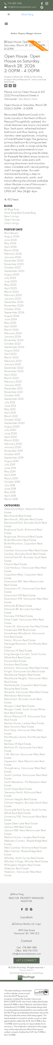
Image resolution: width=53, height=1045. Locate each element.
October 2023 (12, 344)
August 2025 (11, 274)
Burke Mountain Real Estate (20, 540)
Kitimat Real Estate (15, 661)
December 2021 (13, 388)
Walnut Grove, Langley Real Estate (24, 837)
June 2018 (10, 489)
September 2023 (14, 347)
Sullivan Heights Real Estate (20, 799)
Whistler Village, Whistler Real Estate (26, 861)
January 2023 (12, 364)
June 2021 (10, 406)
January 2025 (12, 299)
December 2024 (13, 302)
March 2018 (11, 499)
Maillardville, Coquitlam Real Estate (25, 685)
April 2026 (10, 247)
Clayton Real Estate (15, 564)
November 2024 (14, 306)
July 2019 (9, 464)
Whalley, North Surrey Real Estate (24, 858)
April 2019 (10, 475)
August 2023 (11, 351)
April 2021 (10, 413)
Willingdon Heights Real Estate (22, 865)
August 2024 (11, 316)
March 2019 (11, 478)
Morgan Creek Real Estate (19, 706)
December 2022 (13, 368)
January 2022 (12, 385)
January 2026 (12, 257)
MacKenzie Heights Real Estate (22, 675)
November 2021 (13, 392)
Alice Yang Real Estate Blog (20, 213)
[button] (13, 3)
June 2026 (10, 240)
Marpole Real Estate (16, 689)
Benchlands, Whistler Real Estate (23, 519)
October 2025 (12, 267)
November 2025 (14, 264)
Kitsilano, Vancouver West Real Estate (26, 668)
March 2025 (11, 292)
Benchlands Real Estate (17, 516)
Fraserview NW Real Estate (20, 630)
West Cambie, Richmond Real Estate (25, 848)
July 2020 (10, 430)
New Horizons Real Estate (19, 727)
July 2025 (10, 278)
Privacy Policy (26, 970)
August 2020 (12, 427)
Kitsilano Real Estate (16, 664)
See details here (27, 99)
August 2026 (11, 236)
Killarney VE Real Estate (18, 651)
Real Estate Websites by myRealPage (26, 973)
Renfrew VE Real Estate (17, 744)
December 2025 (14, 261)
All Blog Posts (11, 209)
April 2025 (10, 288)
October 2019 (12, 454)
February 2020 (13, 444)
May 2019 (9, 472)
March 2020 (11, 440)
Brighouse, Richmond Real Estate (23, 537)
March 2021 (11, 416)
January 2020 (12, 447)
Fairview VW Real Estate (18, 616)
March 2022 (11, 378)
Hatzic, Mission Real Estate (19, 640)
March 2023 (11, 357)
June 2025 (10, 281)
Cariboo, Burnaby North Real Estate (25, 554)
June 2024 (10, 319)
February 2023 (13, 361)
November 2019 (13, 451)
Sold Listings (11, 223)
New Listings (11, 216)
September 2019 (14, 458)
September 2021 (14, 399)
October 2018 (12, 482)
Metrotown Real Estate (17, 696)
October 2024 (12, 309)
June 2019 (10, 468)
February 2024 (13, 333)
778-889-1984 (15, 4)
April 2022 (10, 375)
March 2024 (11, 330)
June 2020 (10, 433)
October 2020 (12, 420)
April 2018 (10, 496)
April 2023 (10, 354)
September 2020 (14, 423)
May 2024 (10, 323)
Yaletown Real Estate (16, 868)
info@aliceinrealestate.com (22, 7)
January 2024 (12, 337)
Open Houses (12, 220)
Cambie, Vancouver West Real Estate (26, 550)
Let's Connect (27, 961)
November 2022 (14, 371)
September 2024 (14, 312)
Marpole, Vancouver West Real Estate (26, 692)
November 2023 (14, 340)
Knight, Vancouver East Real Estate (24, 671)
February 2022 (13, 382)
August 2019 (11, 461)
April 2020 (10, 437)
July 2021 (9, 402)
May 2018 (9, 492)
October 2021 (12, 395)
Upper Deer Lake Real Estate (21, 823)
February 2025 (13, 295)
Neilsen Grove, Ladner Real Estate (24, 723)
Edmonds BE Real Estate (18, 606)
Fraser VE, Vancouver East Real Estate (26, 626)
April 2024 (10, 326)
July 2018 (9, 485)
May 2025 (10, 285)
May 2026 (10, 243)
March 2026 (11, 250)
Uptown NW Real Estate (18, 827)
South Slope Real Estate (18, 789)
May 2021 (9, 409)
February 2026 (13, 254)
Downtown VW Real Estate (20, 595)
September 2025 (14, 271)
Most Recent (11, 233)
